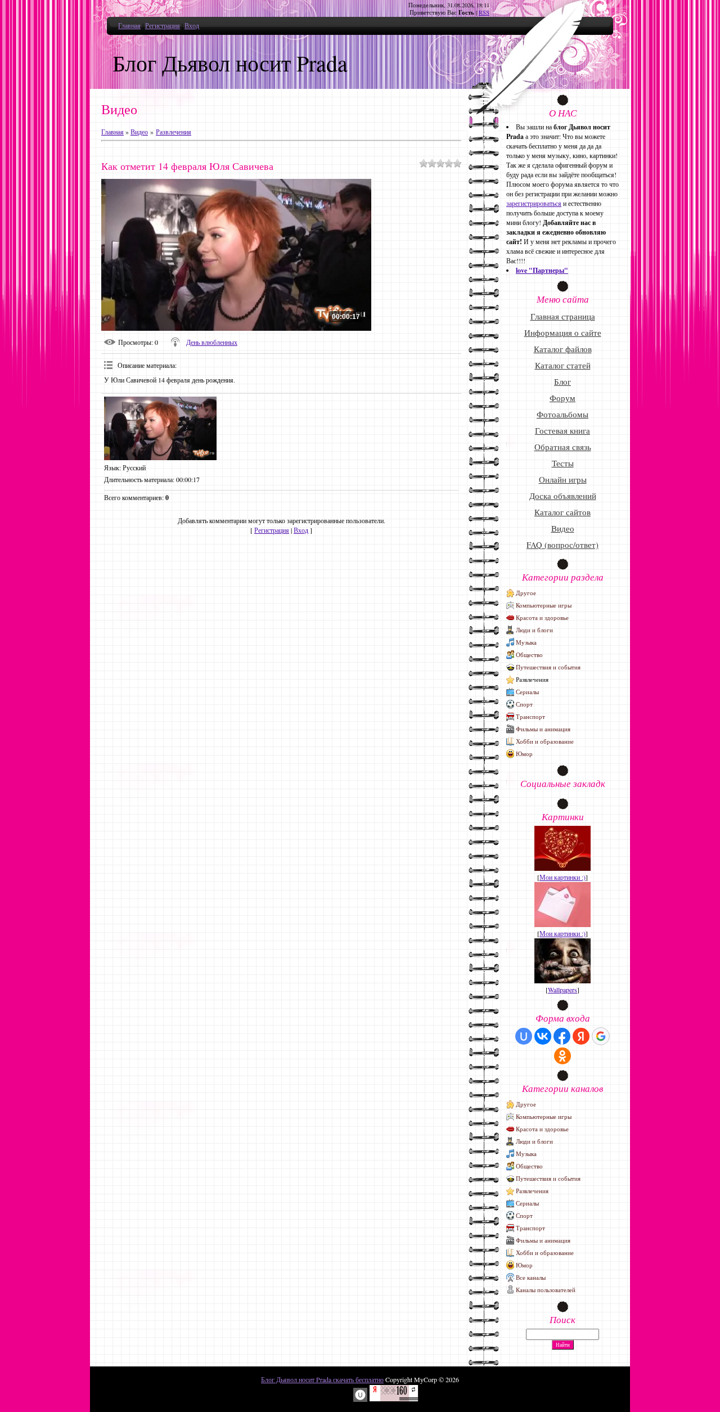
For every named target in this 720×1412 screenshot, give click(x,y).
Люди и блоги (534, 630)
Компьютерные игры (544, 605)
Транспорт (530, 716)
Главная (129, 25)
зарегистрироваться (533, 203)
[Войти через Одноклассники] (562, 1055)
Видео (139, 131)
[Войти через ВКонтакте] (542, 1036)
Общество (529, 654)
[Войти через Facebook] (562, 1036)
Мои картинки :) (562, 877)
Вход (191, 25)
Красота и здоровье (542, 617)
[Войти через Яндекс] (581, 1036)
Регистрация (162, 25)
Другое (526, 592)
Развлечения (173, 131)
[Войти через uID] (523, 1036)
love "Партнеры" (542, 270)
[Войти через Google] (601, 1036)
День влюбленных (211, 342)
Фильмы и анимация (543, 729)
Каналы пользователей (545, 1289)
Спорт (524, 704)
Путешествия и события (548, 667)
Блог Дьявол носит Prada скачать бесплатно (322, 1379)
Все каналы (531, 1277)
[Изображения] (160, 428)
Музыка (526, 642)
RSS (484, 12)
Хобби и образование (545, 741)
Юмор (524, 753)
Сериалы (527, 691)
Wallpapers (562, 989)
